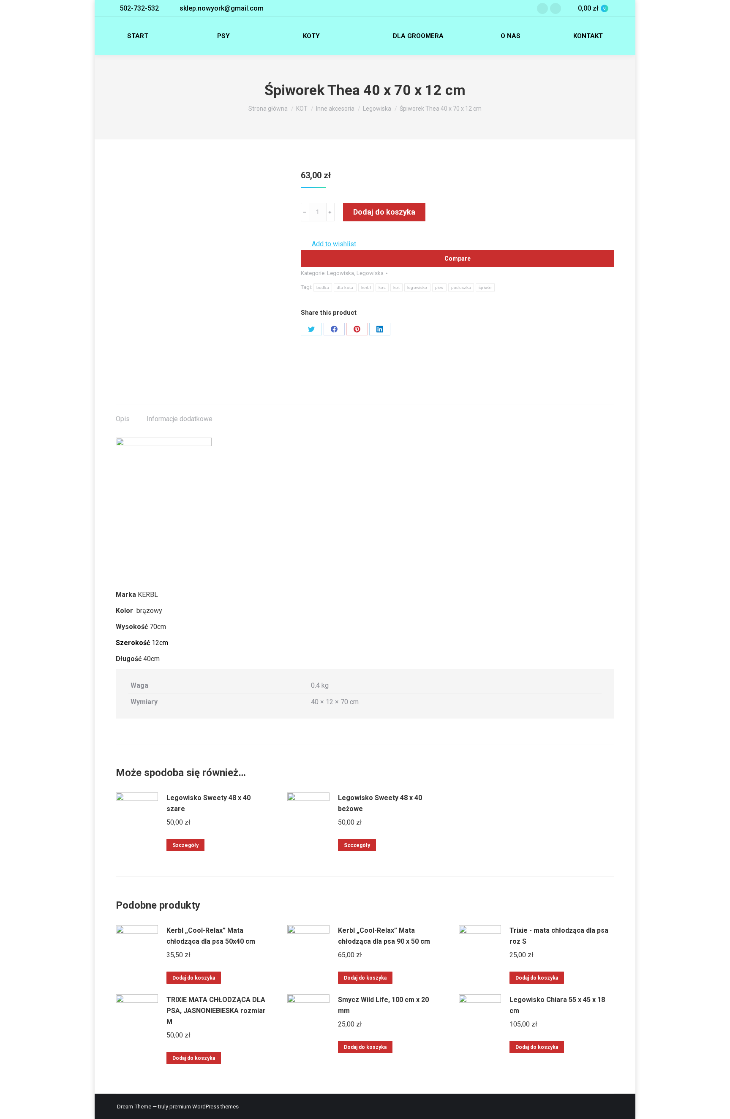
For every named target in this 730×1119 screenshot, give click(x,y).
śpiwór (485, 287)
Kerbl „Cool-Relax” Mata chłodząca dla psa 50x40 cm (210, 935)
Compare (457, 258)
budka (323, 287)
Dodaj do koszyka (384, 211)
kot (396, 287)
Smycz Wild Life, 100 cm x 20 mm (383, 1005)
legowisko (417, 287)
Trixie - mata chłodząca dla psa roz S (558, 935)
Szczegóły (185, 845)
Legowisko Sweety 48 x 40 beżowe (380, 803)
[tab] (123, 415)
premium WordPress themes (204, 1106)
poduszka (461, 287)
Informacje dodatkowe (179, 419)
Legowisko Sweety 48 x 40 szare (208, 803)
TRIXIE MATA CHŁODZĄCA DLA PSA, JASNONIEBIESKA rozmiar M (216, 1011)
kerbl (366, 287)
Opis (123, 419)
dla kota (345, 287)
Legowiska (340, 273)
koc (382, 287)
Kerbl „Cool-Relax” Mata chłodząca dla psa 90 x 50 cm (384, 935)
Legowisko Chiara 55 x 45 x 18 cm (557, 1005)
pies (439, 287)
